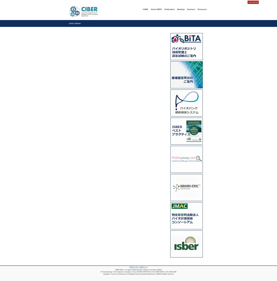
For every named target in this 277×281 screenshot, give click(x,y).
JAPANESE (253, 2)
